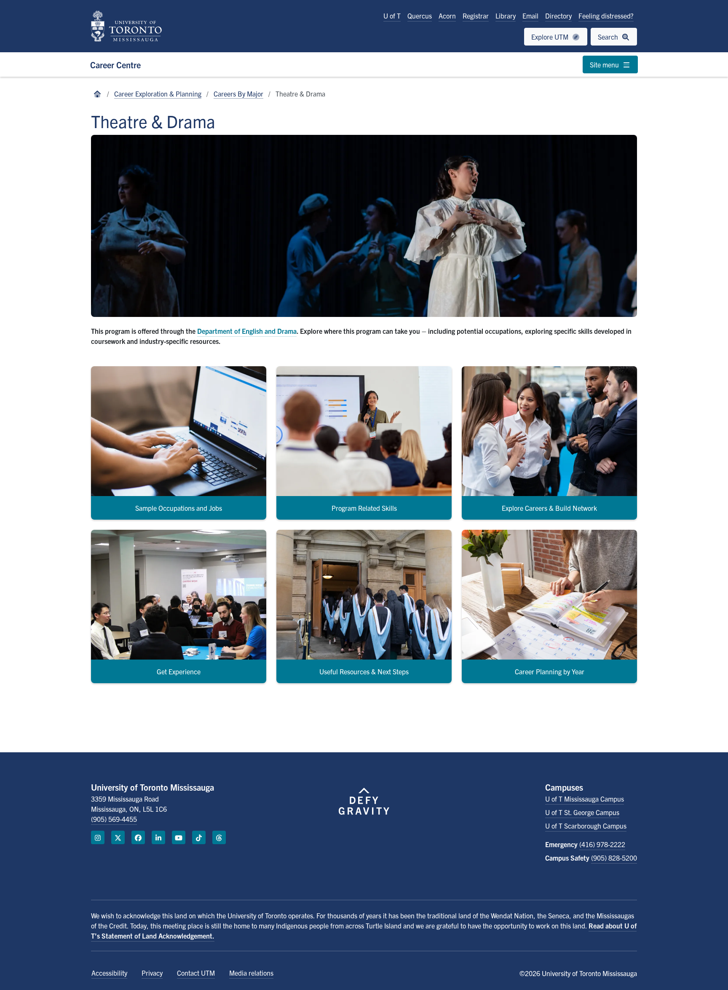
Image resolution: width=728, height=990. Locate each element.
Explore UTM (550, 36)
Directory (558, 15)
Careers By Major (238, 93)
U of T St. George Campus (582, 812)
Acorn (447, 15)
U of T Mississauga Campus (584, 798)
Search (609, 36)
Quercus (419, 15)
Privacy (152, 973)
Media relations (251, 973)
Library (505, 15)
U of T (392, 15)
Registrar (476, 15)
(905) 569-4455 (114, 819)
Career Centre (115, 64)
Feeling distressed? (606, 15)
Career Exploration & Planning (157, 93)
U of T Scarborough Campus (585, 825)
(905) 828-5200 (614, 857)
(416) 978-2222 (602, 844)
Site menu (605, 64)
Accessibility (109, 973)
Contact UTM (196, 973)
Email (530, 15)
